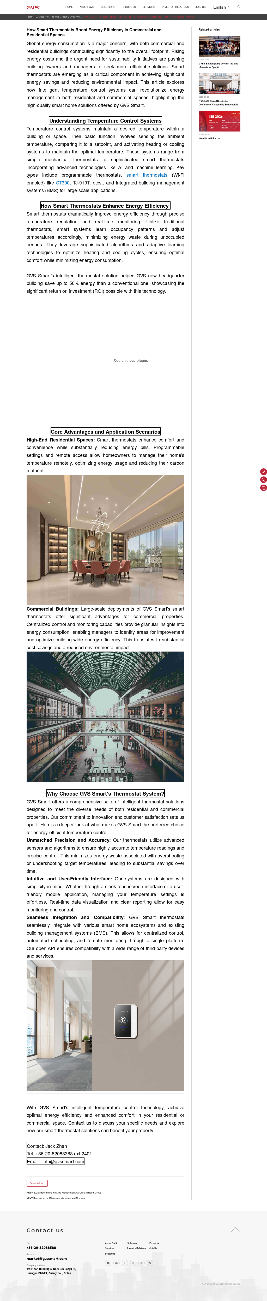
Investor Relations (175, 7)
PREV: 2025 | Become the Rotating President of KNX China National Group (64, 1192)
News (55, 17)
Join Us (200, 7)
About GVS (87, 7)
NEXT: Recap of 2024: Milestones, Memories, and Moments (56, 1198)
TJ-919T (81, 182)
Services (149, 7)
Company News (71, 17)
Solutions (108, 7)
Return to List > (37, 1183)
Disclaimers (33, 1284)
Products (129, 7)
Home (69, 7)
